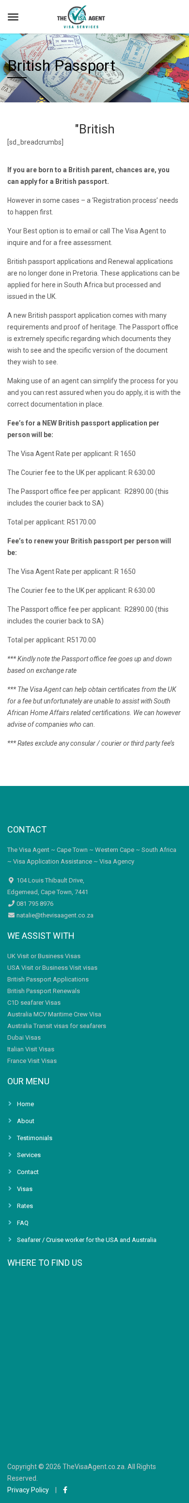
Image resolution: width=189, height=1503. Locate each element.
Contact (28, 1172)
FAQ (23, 1222)
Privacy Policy (28, 1490)
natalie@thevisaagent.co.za (54, 915)
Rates (25, 1205)
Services (29, 1155)
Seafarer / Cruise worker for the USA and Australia (87, 1239)
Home (25, 1104)
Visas (24, 1189)
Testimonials (34, 1138)
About (25, 1121)
